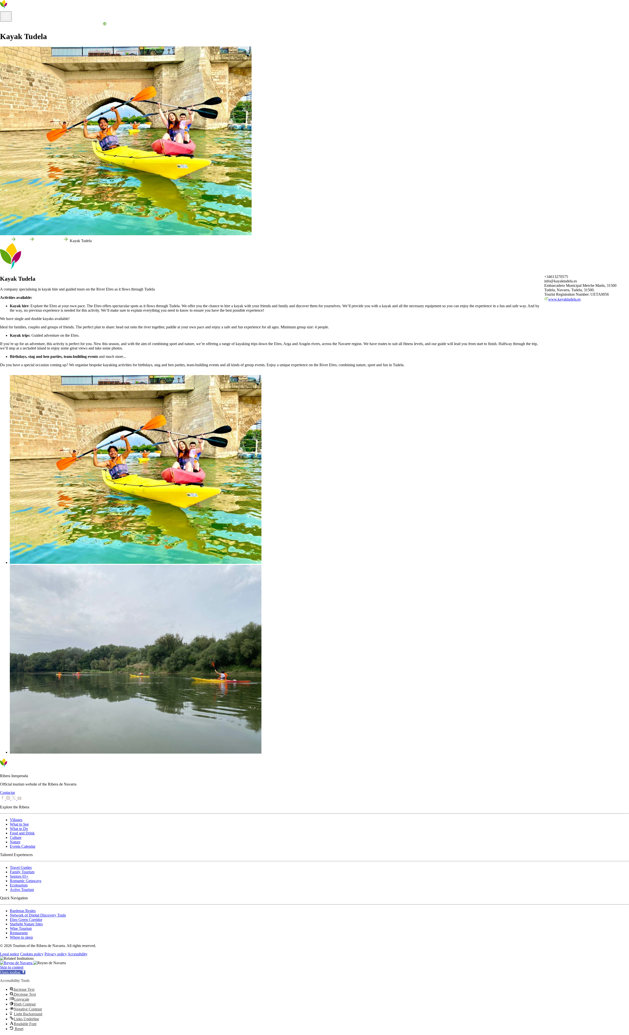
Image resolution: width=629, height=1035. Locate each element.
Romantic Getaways (25, 881)
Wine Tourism (21, 928)
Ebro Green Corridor (26, 920)
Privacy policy (55, 954)
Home (5, 241)
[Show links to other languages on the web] (105, 24)
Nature (15, 842)
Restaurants (19, 933)
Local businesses (49, 241)
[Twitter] (14, 799)
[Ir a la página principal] (18, 9)
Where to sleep (21, 937)
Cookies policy (31, 954)
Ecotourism (19, 885)
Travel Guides (21, 867)
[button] (12, 972)
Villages (16, 820)
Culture (15, 837)
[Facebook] (3, 799)
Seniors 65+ (19, 876)
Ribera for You (63, 24)
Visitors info (9, 24)
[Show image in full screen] (135, 562)
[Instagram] (8, 799)
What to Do (42, 24)
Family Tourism (22, 872)
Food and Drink (22, 833)
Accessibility (77, 954)
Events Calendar (89, 24)
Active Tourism (22, 890)
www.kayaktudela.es (564, 299)
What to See (19, 824)
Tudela (22, 241)
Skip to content (11, 967)
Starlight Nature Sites (26, 924)
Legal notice (9, 954)
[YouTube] (19, 799)
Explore (26, 24)
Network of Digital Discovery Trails (38, 915)
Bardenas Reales (23, 911)
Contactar (7, 792)
